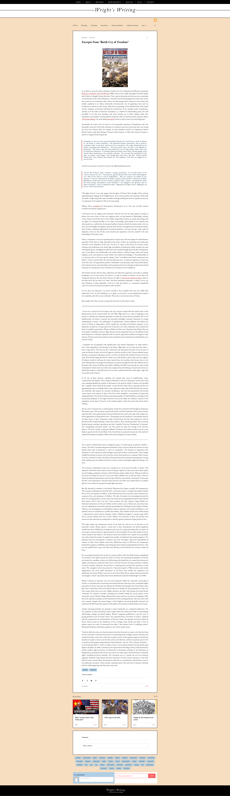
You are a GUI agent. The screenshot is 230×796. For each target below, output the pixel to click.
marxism (102, 765)
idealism (134, 761)
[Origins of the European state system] (144, 707)
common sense (133, 758)
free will (117, 761)
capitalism (85, 670)
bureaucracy (102, 758)
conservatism (79, 761)
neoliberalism (128, 765)
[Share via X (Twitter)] (87, 680)
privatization (103, 768)
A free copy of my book (112, 717)
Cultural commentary (132, 25)
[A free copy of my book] (115, 707)
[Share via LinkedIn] (91, 680)
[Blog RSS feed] (155, 20)
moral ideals (93, 670)
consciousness (151, 758)
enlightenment (96, 761)
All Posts (75, 25)
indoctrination (150, 761)
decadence (87, 761)
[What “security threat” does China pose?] (86, 707)
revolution (111, 768)
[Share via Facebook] (82, 680)
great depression (126, 761)
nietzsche (136, 765)
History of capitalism (117, 25)
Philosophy (84, 25)
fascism (104, 761)
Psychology (94, 25)
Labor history (104, 25)
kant (86, 765)
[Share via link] (96, 680)
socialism (119, 768)
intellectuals (79, 765)
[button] (155, 25)
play (142, 765)
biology (94, 758)
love (96, 765)
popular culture (150, 765)
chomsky (117, 758)
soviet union (126, 768)
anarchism (78, 758)
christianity (124, 758)
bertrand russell (86, 758)
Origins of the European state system (143, 718)
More (143, 25)
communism (142, 758)
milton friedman (110, 765)
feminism (111, 761)
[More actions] (147, 37)
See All (155, 696)
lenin (91, 765)
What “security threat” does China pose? (84, 718)
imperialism (141, 761)
